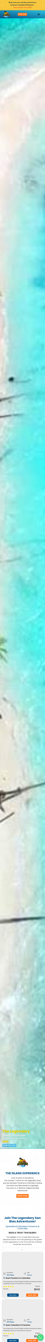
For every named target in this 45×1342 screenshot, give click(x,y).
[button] (38, 14)
